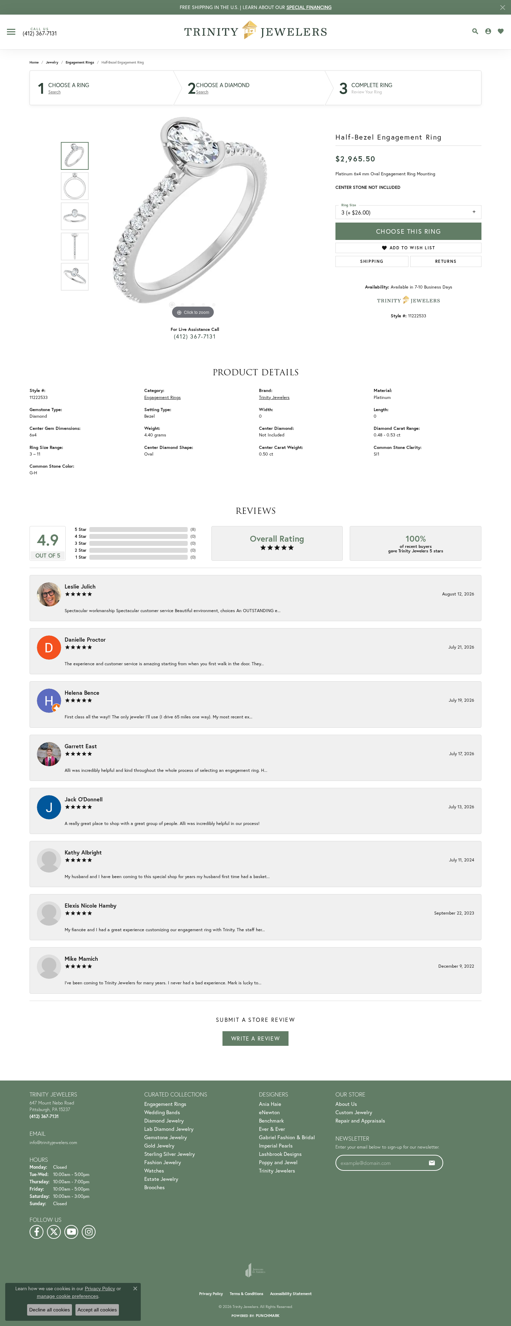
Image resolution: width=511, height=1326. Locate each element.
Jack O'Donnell (84, 799)
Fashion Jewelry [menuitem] (162, 1162)
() (193, 529)
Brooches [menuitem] (154, 1187)
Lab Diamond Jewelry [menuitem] (169, 1128)
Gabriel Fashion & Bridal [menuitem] (287, 1137)
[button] (475, 31)
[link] (40, 31)
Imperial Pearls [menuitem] (276, 1145)
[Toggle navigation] (11, 31)
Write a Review (255, 1038)
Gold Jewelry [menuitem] (159, 1145)
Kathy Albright (83, 852)
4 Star (81, 536)
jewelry (52, 62)
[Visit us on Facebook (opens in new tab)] (36, 1232)
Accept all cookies (97, 1309)
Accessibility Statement (291, 1293)
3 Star (81, 543)
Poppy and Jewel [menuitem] (278, 1162)
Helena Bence (82, 692)
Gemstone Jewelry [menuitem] (165, 1137)
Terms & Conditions (246, 1293)
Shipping (372, 261)
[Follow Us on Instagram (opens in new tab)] (89, 1232)
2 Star (81, 550)
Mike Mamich (81, 958)
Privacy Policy (211, 1293)
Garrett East (81, 746)
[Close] (502, 7)
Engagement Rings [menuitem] (165, 1103)
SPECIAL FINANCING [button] (309, 7)
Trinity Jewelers (274, 397)
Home (34, 62)
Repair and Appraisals (360, 1120)
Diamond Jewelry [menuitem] (164, 1120)
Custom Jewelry (353, 1112)
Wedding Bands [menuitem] (162, 1112)
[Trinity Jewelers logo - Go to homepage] (256, 32)
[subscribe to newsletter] (432, 1163)
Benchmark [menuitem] (271, 1120)
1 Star (81, 557)
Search (54, 92)
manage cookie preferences (67, 1296)
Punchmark (267, 1315)
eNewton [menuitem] (269, 1112)
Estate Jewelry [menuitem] (161, 1178)
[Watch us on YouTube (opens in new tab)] (71, 1232)
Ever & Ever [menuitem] (272, 1128)
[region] (193, 216)
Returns (446, 261)
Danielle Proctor (85, 639)
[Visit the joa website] (255, 1270)
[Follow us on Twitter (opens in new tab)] (54, 1232)
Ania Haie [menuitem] (270, 1103)
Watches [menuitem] (154, 1170)
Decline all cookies (49, 1309)
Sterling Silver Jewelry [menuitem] (169, 1153)
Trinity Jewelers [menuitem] (277, 1170)
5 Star (81, 529)
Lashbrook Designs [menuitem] (280, 1153)
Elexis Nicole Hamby (90, 905)
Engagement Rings (80, 62)
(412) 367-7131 (195, 336)
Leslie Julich (80, 586)
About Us (346, 1103)
